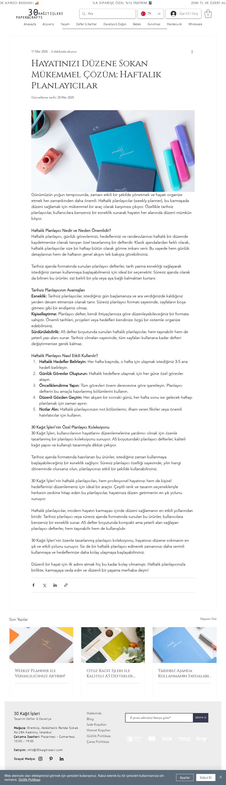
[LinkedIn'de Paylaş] (55, 585)
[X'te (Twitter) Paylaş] (44, 585)
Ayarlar (185, 777)
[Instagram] (40, 758)
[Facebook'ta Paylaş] (33, 585)
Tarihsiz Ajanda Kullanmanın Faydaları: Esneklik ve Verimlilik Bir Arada (183, 673)
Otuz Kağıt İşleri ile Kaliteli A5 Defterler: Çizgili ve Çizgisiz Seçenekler (110, 673)
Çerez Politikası (98, 742)
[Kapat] (220, 777)
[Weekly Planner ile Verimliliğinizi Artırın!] (41, 645)
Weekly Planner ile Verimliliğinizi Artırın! (40, 673)
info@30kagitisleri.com (45, 750)
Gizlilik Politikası (99, 736)
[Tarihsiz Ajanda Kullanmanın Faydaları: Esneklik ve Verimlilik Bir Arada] (185, 645)
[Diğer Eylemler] (192, 51)
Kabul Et (206, 777)
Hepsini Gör (208, 619)
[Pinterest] (51, 758)
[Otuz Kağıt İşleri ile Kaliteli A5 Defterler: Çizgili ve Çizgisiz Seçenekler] (113, 645)
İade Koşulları (97, 724)
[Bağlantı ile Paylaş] (66, 585)
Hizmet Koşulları (99, 730)
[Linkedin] (61, 758)
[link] (208, 13)
